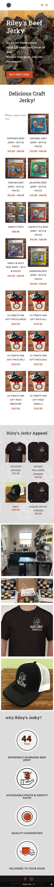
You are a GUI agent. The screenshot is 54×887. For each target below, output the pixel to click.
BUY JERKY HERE (19, 74)
